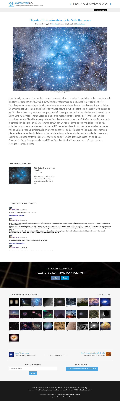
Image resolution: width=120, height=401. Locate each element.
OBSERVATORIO (22, 3)
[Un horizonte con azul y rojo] (82, 302)
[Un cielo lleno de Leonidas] (48, 326)
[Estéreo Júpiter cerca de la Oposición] (14, 302)
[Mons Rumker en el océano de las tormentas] (48, 302)
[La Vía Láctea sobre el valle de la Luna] (14, 314)
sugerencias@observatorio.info (71, 394)
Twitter (65, 278)
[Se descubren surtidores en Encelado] (105, 314)
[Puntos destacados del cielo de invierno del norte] (71, 302)
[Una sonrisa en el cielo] (71, 314)
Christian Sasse (80, 24)
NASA (39, 390)
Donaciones (43, 394)
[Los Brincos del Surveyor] (82, 326)
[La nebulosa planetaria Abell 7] (25, 314)
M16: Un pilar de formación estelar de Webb (93, 353)
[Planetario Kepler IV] (105, 302)
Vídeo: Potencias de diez (22, 353)
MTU (77, 390)
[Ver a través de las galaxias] (94, 326)
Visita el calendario (104, 295)
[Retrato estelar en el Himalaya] (59, 314)
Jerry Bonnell (83, 390)
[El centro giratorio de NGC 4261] (14, 338)
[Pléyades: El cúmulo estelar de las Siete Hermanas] (36, 302)
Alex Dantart (66, 397)
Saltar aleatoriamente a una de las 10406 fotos (82, 368)
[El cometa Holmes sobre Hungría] (82, 314)
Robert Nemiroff (70, 390)
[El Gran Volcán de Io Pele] (105, 326)
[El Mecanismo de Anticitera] (94, 314)
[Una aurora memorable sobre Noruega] (48, 314)
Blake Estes (54, 24)
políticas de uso (55, 390)
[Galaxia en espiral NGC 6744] (59, 302)
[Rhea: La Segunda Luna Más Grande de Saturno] (71, 326)
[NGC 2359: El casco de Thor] (36, 326)
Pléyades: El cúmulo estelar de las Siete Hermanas (60, 20)
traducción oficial (56, 388)
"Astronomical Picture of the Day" (78, 388)
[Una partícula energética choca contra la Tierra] (25, 302)
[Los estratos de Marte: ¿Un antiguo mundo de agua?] (59, 326)
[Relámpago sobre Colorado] (94, 302)
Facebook (55, 278)
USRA (89, 390)
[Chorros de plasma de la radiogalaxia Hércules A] (36, 314)
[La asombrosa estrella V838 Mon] (25, 326)
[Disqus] (60, 228)
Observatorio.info (43, 388)
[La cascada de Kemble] (14, 326)
